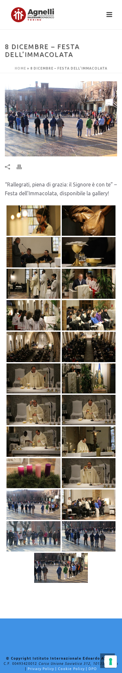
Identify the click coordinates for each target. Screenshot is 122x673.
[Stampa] (22, 166)
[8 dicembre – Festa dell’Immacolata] (61, 118)
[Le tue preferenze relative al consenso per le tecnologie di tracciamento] (110, 661)
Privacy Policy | (43, 669)
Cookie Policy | (73, 669)
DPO (92, 669)
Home (20, 68)
